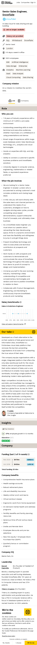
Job (13, 101)
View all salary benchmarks (12, 324)
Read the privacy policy (8, 636)
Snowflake (8, 14)
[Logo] (7, 2)
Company (25, 101)
